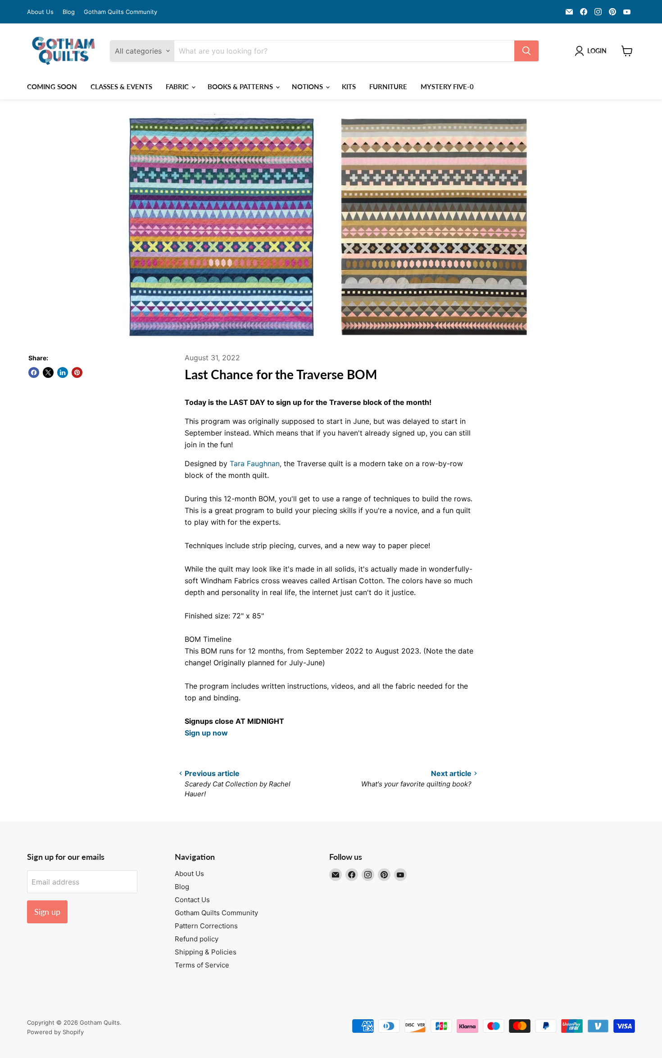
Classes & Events (121, 86)
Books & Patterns (241, 86)
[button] (592, 50)
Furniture (388, 86)
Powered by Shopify (55, 1031)
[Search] (526, 51)
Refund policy (196, 939)
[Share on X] (48, 372)
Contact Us (192, 899)
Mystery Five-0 (447, 86)
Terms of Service (202, 965)
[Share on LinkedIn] (62, 372)
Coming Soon (52, 86)
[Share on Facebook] (33, 372)
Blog (69, 12)
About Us (40, 12)
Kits (349, 86)
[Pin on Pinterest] (77, 372)
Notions (308, 86)
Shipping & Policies (205, 952)
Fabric (178, 86)
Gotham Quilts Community (120, 12)
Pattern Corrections (206, 926)
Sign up (47, 912)
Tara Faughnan (255, 463)
